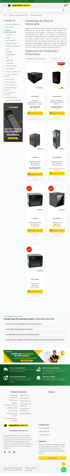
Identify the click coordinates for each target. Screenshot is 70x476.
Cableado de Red (12, 408)
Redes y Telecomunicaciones (19, 15)
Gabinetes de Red (35, 15)
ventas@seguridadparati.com (18, 430)
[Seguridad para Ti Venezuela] (19, 425)
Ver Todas (9, 35)
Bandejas (9, 52)
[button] (63, 464)
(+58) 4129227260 (44, 435)
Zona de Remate (25, 413)
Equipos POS (24, 395)
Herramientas (13, 411)
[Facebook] (5, 452)
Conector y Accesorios (13, 46)
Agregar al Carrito (36, 113)
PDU (7, 57)
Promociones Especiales (13, 100)
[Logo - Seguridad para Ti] (19, 5)
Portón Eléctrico (25, 401)
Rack (7, 49)
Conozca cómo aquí (20, 1)
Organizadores (10, 54)
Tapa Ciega (9, 63)
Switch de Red (10, 40)
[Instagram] (9, 452)
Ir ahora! (53, 458)
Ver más (35, 117)
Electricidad (13, 400)
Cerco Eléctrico (25, 398)
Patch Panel (9, 60)
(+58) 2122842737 (44, 431)
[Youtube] (14, 452)
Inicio (5, 15)
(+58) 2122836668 (44, 428)
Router (8, 37)
